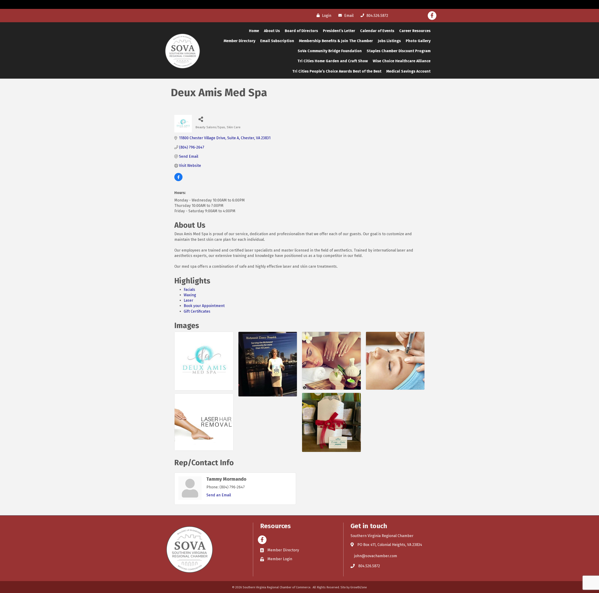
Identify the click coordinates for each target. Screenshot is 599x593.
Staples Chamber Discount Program (399, 51)
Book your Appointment (204, 306)
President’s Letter (339, 31)
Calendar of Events (377, 31)
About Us (272, 31)
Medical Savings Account (408, 71)
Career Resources (415, 31)
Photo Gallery (418, 41)
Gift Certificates (197, 311)
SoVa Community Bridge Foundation (330, 51)
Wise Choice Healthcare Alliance (402, 61)
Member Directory (239, 41)
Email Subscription (277, 41)
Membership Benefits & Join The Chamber (336, 41)
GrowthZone (358, 587)
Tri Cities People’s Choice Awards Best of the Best (336, 71)
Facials (189, 289)
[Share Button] (200, 119)
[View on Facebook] (178, 180)
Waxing (190, 295)
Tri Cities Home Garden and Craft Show (332, 61)
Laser (188, 300)
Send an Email (218, 495)
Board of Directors (301, 31)
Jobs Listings (389, 41)
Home (254, 31)
